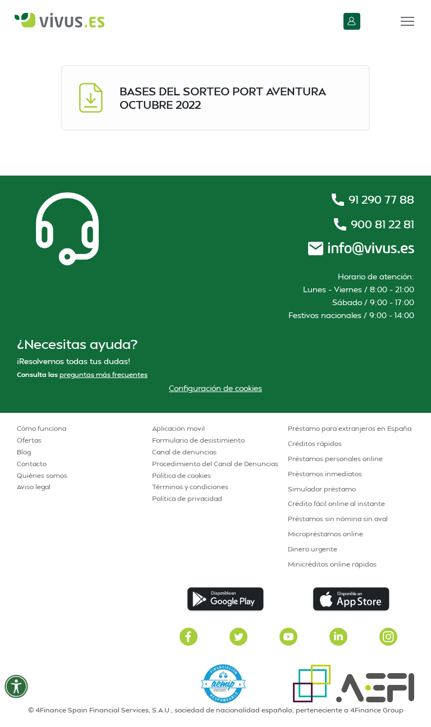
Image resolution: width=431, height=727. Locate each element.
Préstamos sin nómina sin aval (338, 518)
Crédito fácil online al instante (336, 503)
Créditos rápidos (315, 443)
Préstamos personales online (335, 458)
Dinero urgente (312, 549)
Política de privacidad (187, 498)
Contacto (32, 463)
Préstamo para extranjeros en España (349, 428)
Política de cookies (181, 475)
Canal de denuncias (184, 452)
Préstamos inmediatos (325, 474)
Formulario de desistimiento (198, 440)
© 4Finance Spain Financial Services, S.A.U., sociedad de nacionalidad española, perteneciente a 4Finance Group (216, 710)
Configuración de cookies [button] (215, 388)
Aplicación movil (178, 428)
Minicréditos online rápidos (332, 564)
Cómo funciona (41, 428)
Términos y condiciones (190, 486)
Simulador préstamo (322, 489)
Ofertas (29, 440)
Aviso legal (34, 486)
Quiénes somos (42, 475)
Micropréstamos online (325, 534)
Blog (24, 452)
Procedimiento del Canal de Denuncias (215, 463)
